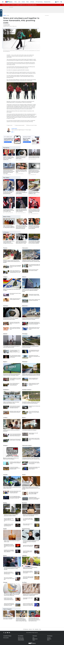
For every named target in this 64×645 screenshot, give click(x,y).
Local (19, 1)
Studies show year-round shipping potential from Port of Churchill (30, 347)
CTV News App (25, 629)
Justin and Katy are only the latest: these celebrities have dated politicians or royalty (21, 242)
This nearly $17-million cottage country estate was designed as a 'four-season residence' (34, 242)
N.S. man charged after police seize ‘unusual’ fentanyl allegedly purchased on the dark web (15, 497)
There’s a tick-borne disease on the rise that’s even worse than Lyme (15, 328)
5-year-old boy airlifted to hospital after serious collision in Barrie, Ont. (12, 488)
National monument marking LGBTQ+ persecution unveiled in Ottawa (11, 515)
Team (40, 629)
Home (15, 1)
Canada (23, 1)
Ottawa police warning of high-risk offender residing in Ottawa (34, 295)
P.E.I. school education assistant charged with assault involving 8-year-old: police (15, 356)
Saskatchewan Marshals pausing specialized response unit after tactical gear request (11, 375)
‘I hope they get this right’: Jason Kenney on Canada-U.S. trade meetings (21, 192)
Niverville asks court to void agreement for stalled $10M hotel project (34, 356)
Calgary (4, 15)
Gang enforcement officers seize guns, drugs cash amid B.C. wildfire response (34, 468)
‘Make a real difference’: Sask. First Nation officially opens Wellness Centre (11, 403)
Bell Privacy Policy (21, 637)
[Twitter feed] (3, 632)
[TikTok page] (5, 632)
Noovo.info (49, 637)
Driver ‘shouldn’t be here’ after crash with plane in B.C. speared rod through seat (34, 463)
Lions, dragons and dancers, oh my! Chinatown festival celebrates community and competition (34, 323)
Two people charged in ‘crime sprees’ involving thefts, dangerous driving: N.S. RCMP (15, 351)
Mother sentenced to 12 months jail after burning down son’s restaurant (34, 384)
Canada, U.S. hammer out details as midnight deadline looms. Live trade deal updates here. (8, 158)
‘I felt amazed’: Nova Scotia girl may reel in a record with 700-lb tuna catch (11, 347)
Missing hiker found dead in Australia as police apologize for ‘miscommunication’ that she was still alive (34, 227)
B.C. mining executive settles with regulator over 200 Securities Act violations (34, 265)
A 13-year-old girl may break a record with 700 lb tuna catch (34, 157)
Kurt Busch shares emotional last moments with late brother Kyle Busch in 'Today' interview (12, 568)
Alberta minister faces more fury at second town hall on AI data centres (34, 328)
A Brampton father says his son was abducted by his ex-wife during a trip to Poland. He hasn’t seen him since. (34, 619)
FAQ (33, 629)
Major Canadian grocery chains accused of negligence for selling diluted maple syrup (9, 226)
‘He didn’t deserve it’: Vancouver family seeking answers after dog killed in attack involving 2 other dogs (21, 619)
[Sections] (3, 2)
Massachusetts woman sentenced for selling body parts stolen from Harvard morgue (34, 498)
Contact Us (30, 629)
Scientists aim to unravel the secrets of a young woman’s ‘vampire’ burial (30, 595)
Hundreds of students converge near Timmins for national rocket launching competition (30, 403)
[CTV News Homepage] (8, 1)
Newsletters (36, 629)
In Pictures (32, 1)
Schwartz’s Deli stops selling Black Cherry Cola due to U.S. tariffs (21, 171)
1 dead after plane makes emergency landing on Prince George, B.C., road (34, 192)
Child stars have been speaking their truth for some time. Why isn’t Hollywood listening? (31, 541)
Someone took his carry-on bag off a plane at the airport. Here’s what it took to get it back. (34, 172)
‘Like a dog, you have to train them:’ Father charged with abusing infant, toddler (33, 493)
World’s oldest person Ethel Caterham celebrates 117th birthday (30, 568)
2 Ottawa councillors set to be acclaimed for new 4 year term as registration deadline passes (30, 290)
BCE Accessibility (6, 637)
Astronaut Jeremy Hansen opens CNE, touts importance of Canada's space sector (15, 492)
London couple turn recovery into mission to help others (11, 431)
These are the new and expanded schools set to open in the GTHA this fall (15, 266)
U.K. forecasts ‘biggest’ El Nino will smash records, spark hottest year (11, 595)
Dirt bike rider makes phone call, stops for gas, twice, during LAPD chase (8, 192)
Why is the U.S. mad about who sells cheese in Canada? (9, 618)
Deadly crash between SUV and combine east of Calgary (11, 290)
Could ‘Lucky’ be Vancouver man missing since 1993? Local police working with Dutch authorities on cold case (21, 227)
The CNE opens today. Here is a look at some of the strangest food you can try (8, 242)
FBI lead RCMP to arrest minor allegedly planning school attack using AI (21, 157)
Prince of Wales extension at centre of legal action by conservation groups (14, 384)
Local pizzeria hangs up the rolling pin (29, 430)
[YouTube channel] (7, 632)
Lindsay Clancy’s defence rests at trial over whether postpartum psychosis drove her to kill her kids (31, 488)
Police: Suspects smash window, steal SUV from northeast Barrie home (34, 439)
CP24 (33, 637)
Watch (27, 1)
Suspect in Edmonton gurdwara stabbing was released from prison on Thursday (30, 319)
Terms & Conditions (21, 638)
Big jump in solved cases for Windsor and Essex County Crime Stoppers (11, 458)
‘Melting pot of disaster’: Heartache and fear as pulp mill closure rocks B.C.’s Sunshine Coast (31, 261)
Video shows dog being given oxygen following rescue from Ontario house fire (21, 210)
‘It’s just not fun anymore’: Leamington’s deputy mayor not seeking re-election (15, 468)
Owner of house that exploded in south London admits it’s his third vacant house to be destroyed (15, 435)
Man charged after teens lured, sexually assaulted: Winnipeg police (34, 351)
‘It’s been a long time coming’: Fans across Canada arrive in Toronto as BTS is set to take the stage (34, 211)
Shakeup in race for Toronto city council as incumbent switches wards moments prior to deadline (11, 261)
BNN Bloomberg (35, 638)
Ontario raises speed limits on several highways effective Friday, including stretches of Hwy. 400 (15, 271)
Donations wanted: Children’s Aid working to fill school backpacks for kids (15, 463)
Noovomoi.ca (49, 638)
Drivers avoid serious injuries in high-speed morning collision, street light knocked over (15, 407)
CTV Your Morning (39, 1)
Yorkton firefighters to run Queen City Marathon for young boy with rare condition (15, 379)
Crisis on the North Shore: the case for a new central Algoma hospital (34, 412)
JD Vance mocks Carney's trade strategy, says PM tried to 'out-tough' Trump (8, 210)
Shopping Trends (47, 1)
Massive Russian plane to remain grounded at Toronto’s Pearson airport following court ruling (8, 172)
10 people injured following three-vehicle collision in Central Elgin (15, 439)
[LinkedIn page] (9, 632)
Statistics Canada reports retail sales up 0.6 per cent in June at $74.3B (30, 515)
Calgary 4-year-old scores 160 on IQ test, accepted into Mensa (15, 299)
